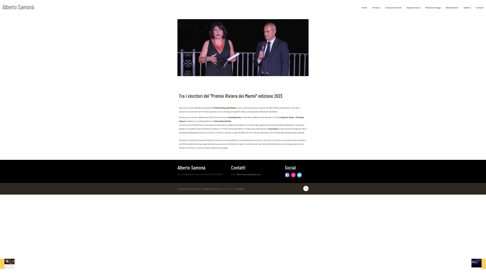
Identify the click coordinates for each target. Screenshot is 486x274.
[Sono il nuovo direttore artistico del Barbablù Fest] (478, 264)
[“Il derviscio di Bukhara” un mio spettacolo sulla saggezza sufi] (7, 264)
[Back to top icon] (306, 188)
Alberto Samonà (18, 7)
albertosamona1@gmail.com (249, 174)
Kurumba (240, 189)
